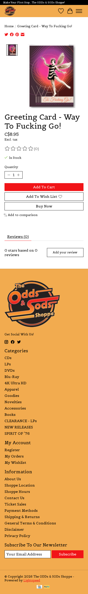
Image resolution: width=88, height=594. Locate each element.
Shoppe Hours (17, 491)
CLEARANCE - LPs (21, 421)
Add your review (65, 252)
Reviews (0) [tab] (18, 236)
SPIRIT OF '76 (17, 433)
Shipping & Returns (22, 516)
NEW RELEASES (19, 427)
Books (10, 414)
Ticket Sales (15, 504)
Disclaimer (14, 529)
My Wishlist (15, 462)
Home (9, 26)
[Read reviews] (19, 148)
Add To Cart (44, 187)
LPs (8, 364)
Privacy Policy (17, 535)
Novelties (13, 402)
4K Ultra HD (15, 383)
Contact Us (14, 498)
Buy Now (44, 206)
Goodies (12, 395)
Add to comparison (22, 215)
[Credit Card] (39, 587)
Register (12, 450)
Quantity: (12, 167)
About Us (13, 479)
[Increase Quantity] (18, 175)
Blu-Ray (12, 376)
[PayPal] (47, 587)
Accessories (15, 408)
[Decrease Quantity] (9, 175)
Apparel (12, 389)
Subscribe (67, 554)
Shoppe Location (20, 485)
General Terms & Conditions (30, 523)
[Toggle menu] (78, 11)
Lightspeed (31, 580)
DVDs (10, 370)
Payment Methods (21, 510)
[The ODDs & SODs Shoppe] (10, 11)
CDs (8, 357)
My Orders (14, 456)
